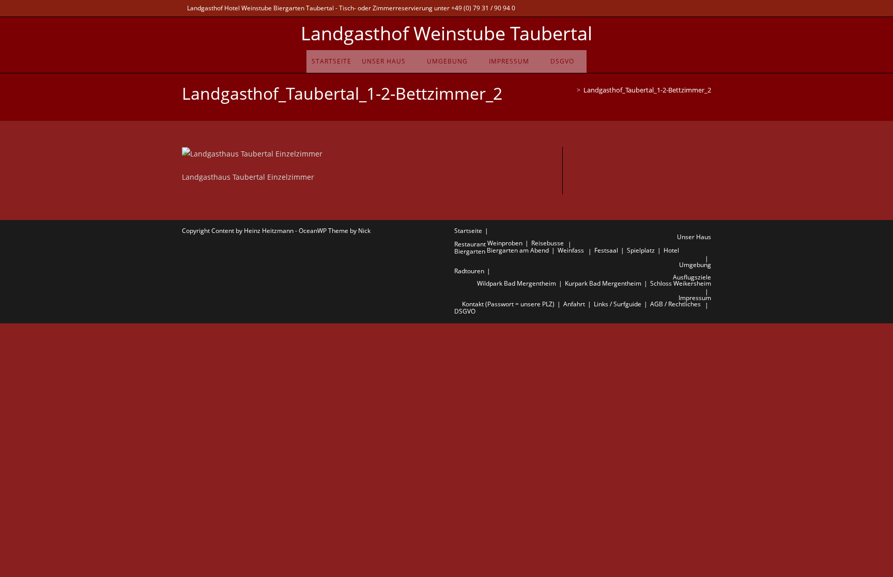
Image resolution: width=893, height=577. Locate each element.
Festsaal (606, 250)
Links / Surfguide (617, 304)
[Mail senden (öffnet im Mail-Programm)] (691, 8)
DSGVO (464, 311)
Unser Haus (694, 236)
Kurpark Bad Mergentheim (603, 283)
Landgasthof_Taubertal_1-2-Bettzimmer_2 (647, 90)
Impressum (695, 297)
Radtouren (469, 271)
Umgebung (695, 264)
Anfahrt (574, 304)
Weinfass (571, 250)
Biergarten (469, 251)
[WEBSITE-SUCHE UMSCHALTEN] (583, 61)
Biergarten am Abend (518, 250)
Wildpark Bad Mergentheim (516, 283)
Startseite (468, 230)
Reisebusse (547, 243)
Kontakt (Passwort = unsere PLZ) (508, 304)
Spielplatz (641, 250)
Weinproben (504, 243)
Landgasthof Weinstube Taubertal (446, 33)
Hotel (671, 250)
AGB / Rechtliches (675, 304)
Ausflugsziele (692, 277)
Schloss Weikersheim (680, 283)
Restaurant (470, 244)
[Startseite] (571, 90)
